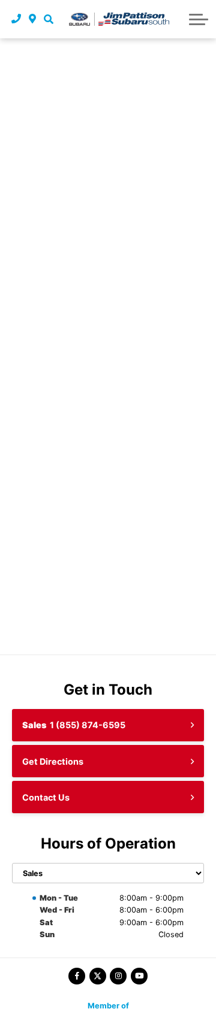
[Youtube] (139, 976)
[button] (48, 19)
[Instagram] (118, 976)
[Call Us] (16, 19)
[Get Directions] (32, 19)
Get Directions (52, 761)
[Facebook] (76, 976)
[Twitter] (97, 976)
